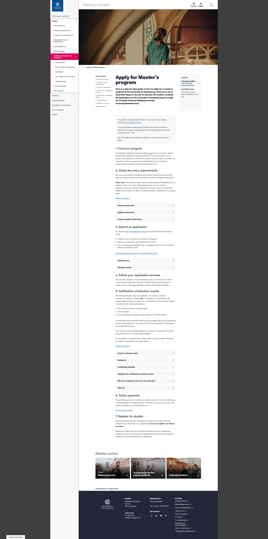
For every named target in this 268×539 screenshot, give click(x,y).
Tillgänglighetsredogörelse (184, 531)
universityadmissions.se (132, 122)
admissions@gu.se (187, 85)
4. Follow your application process (103, 91)
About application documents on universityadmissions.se (137, 253)
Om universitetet (58, 110)
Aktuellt (54, 114)
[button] (211, 4)
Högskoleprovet (60, 81)
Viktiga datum (60, 62)
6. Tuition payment (101, 100)
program (150, 153)
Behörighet (59, 72)
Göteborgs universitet (60, 16)
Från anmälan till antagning (65, 67)
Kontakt (193, 6)
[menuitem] (193, 5)
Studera (55, 21)
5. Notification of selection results (103, 96)
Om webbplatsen (181, 520)
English (201, 6)
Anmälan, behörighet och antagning (63, 57)
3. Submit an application (103, 87)
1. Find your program (102, 79)
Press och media (181, 514)
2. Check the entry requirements (101, 83)
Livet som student (60, 86)
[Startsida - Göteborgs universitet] (64, 7)
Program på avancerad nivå (63, 35)
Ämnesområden (59, 51)
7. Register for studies (102, 103)
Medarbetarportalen (183, 504)
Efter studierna (59, 91)
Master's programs (123, 198)
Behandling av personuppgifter (181, 524)
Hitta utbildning (59, 25)
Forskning (55, 95)
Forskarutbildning (58, 100)
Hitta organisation (156, 501)
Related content (100, 106)
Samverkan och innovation (61, 105)
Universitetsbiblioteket (184, 507)
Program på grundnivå (61, 30)
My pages (132, 285)
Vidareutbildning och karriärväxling (61, 41)
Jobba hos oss (180, 511)
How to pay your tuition (124, 410)
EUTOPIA (178, 517)
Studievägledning (60, 46)
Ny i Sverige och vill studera (65, 76)
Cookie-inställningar (182, 528)
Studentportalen (182, 501)
